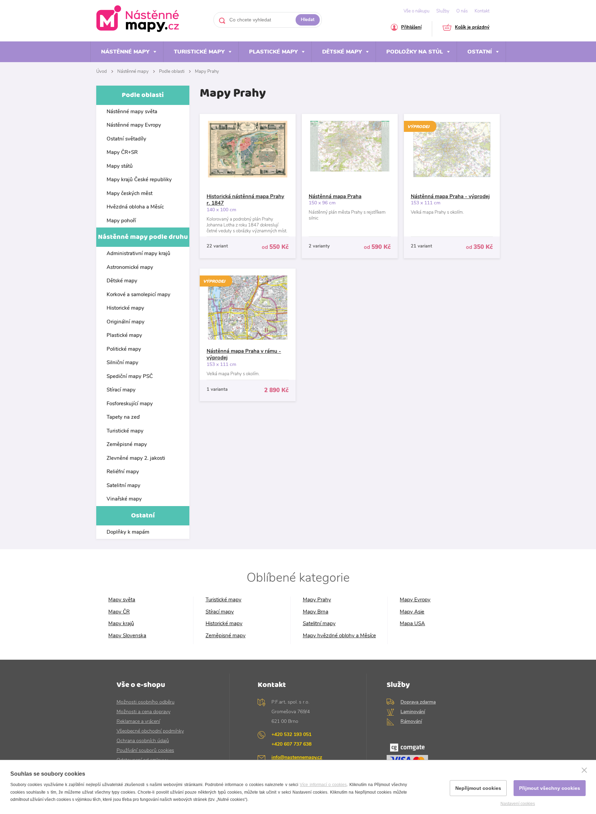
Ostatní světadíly (126, 138)
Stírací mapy (121, 389)
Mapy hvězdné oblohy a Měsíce (339, 635)
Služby (442, 11)
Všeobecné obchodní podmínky (150, 731)
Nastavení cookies (517, 803)
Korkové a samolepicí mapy (138, 294)
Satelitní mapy (123, 485)
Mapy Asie (412, 612)
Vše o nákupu (416, 11)
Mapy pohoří (121, 220)
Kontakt (482, 11)
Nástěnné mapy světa (132, 111)
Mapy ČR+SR (122, 152)
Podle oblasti (172, 71)
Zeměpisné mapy (127, 444)
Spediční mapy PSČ (130, 376)
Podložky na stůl (414, 52)
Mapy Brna (315, 612)
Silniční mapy (122, 362)
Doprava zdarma (418, 702)
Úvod (101, 71)
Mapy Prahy (207, 71)
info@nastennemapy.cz (296, 757)
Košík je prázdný (472, 27)
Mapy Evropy (415, 600)
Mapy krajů (121, 623)
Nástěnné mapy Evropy (134, 125)
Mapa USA (412, 623)
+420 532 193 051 (291, 734)
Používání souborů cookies (145, 750)
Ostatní (479, 52)
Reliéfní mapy (123, 471)
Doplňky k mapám (128, 532)
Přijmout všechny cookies (549, 788)
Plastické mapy (273, 52)
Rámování (411, 721)
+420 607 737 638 (291, 744)
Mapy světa (121, 600)
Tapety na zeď (123, 417)
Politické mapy (124, 349)
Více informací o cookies (323, 784)
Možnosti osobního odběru (146, 702)
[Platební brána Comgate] (433, 757)
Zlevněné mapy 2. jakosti (136, 458)
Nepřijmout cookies (478, 788)
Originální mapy (126, 321)
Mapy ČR (119, 612)
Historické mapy (125, 307)
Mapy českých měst (129, 193)
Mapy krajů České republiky (139, 179)
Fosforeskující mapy (130, 403)
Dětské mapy (342, 52)
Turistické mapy (199, 52)
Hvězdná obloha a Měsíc (135, 206)
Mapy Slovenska (127, 635)
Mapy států (120, 166)
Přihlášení (411, 27)
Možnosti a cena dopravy (143, 711)
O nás (462, 11)
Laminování (412, 711)
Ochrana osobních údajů (143, 740)
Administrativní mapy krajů (138, 253)
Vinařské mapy (124, 498)
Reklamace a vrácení (138, 721)
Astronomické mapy (130, 267)
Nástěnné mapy (125, 52)
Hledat (308, 20)
